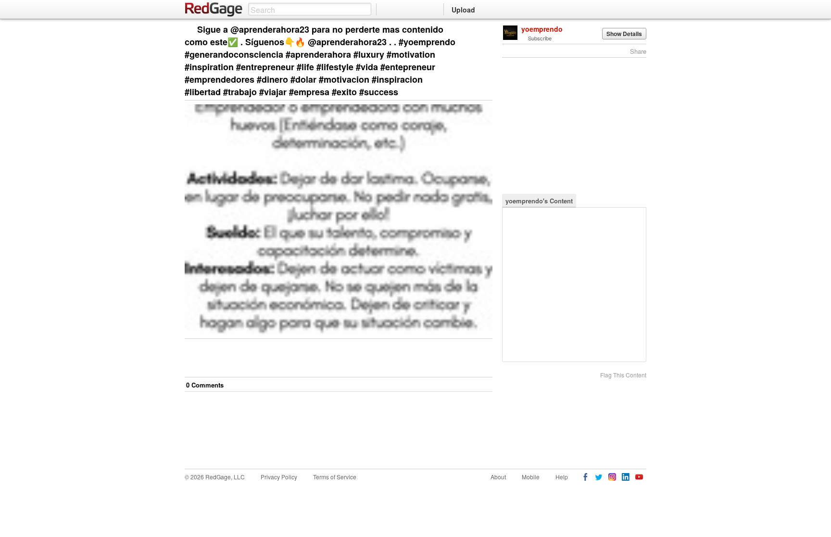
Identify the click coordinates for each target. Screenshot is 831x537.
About (498, 477)
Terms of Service (334, 477)
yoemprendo (542, 29)
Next (471, 30)
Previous (485, 30)
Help (561, 477)
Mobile (531, 477)
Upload (463, 9)
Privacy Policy (279, 477)
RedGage (214, 9)
